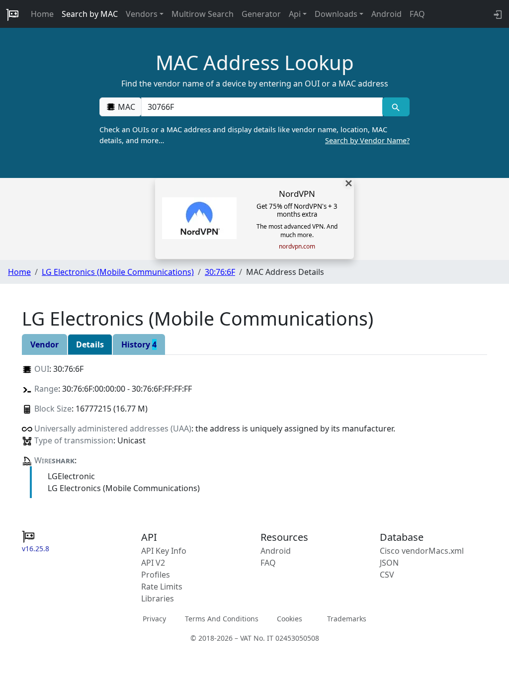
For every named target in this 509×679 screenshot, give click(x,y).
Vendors (142, 13)
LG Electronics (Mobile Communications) (118, 271)
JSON (389, 562)
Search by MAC (90, 13)
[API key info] (497, 14)
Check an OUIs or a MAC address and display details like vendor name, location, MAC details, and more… (254, 135)
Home (42, 13)
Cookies (289, 618)
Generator (261, 13)
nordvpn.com (297, 247)
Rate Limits (161, 586)
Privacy (154, 618)
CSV (387, 574)
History (139, 344)
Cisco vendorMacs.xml (422, 550)
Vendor (44, 344)
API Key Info (163, 550)
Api (295, 13)
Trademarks (346, 618)
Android (386, 13)
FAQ (417, 13)
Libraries (157, 598)
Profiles (155, 574)
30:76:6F (220, 271)
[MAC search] (396, 106)
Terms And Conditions (221, 618)
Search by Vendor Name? (367, 140)
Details (90, 344)
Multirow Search (202, 13)
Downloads (336, 13)
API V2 (153, 562)
